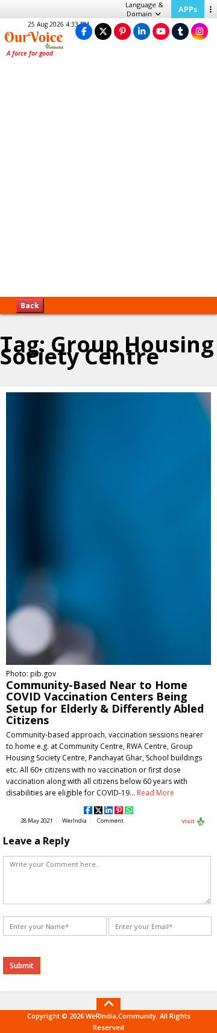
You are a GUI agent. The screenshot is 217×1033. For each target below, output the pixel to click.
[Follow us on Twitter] (103, 31)
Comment (110, 820)
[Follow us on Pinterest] (122, 31)
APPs (187, 9)
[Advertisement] (108, 181)
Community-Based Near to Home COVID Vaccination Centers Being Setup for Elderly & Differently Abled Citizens (105, 702)
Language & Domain (144, 9)
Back (29, 305)
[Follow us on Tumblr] (180, 31)
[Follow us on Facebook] (83, 31)
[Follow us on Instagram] (199, 31)
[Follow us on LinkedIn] (141, 31)
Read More (155, 793)
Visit (188, 820)
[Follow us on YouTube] (161, 31)
